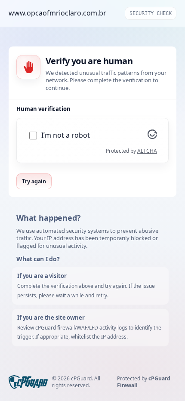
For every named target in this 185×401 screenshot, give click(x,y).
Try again (34, 181)
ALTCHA (147, 150)
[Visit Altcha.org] (152, 136)
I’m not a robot (65, 135)
